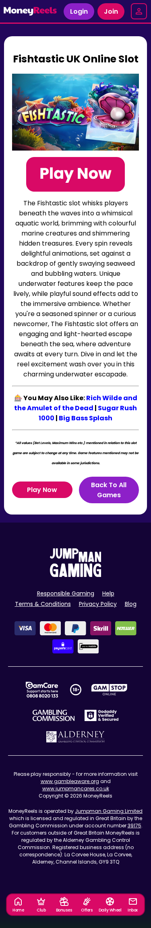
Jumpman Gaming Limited (109, 811)
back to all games (108, 490)
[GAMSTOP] (109, 689)
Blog (131, 604)
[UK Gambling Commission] (53, 715)
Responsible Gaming (65, 593)
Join (111, 11)
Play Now (42, 489)
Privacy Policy (98, 604)
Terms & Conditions (43, 604)
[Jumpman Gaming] (75, 574)
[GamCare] (42, 690)
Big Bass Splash (85, 418)
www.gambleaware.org (70, 781)
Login (79, 11)
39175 (134, 825)
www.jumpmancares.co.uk (75, 788)
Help (108, 593)
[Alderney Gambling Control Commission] (75, 736)
